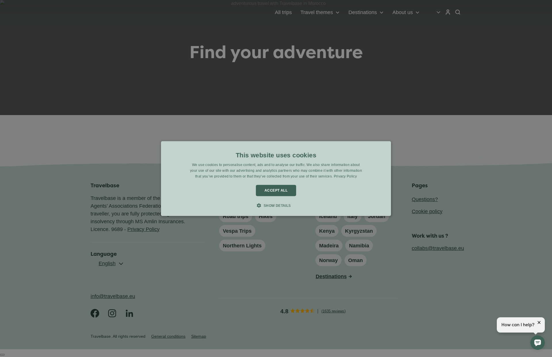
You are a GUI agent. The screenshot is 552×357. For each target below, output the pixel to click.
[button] (276, 205)
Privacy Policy (345, 176)
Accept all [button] (276, 190)
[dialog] (276, 178)
